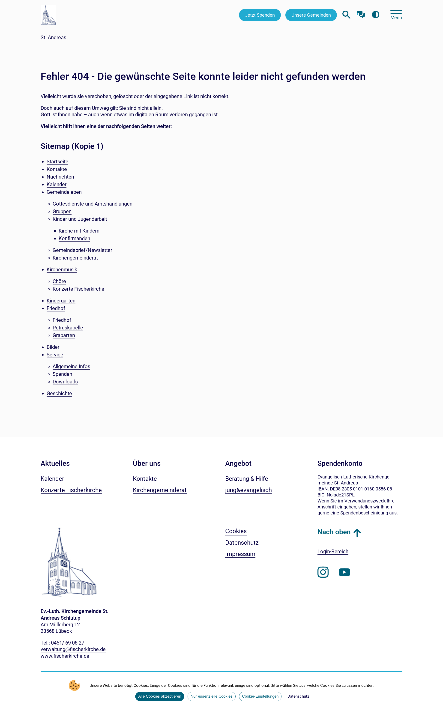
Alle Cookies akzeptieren (159, 696)
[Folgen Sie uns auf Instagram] (323, 572)
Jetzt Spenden (260, 15)
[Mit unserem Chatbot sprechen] (361, 13)
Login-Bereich (332, 551)
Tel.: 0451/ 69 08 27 (62, 643)
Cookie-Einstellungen (260, 696)
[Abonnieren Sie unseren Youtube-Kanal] (344, 572)
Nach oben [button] (334, 532)
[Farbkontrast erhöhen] (375, 15)
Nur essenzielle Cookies (212, 696)
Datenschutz (298, 696)
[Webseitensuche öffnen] (346, 15)
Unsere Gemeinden (311, 15)
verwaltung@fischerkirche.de (73, 649)
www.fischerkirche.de (65, 656)
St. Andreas (53, 37)
